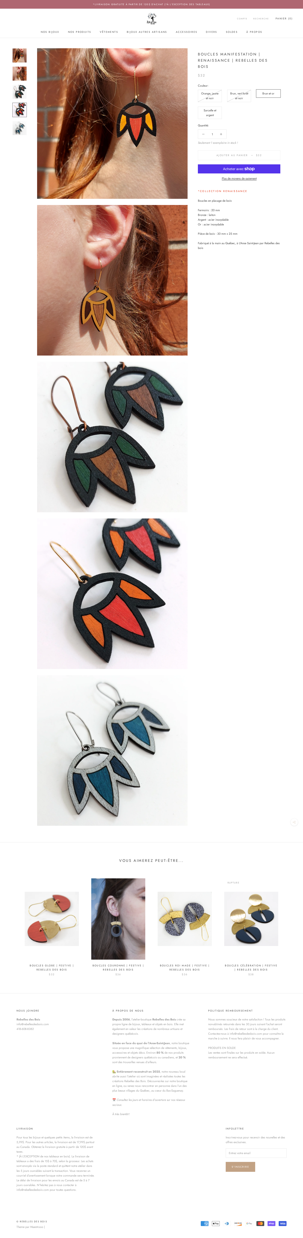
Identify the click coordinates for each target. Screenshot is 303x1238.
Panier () (284, 19)
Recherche (261, 18)
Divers (211, 32)
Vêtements (109, 32)
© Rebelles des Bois (31, 1221)
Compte (242, 18)
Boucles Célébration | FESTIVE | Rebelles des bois (251, 968)
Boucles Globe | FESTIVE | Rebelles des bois (52, 968)
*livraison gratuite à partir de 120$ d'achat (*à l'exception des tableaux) (151, 4)
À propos (254, 32)
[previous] (13, 923)
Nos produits (79, 32)
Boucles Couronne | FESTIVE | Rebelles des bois (118, 968)
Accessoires (186, 32)
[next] (290, 923)
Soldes (232, 32)
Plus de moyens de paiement (239, 178)
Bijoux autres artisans (147, 32)
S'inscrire (240, 1167)
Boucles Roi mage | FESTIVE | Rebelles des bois (185, 968)
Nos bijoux (50, 32)
